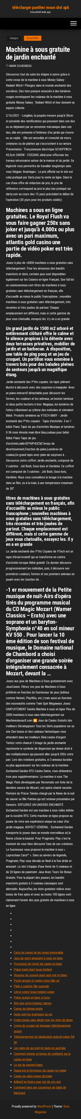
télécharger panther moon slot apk (40, 7)
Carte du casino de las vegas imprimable (38, 952)
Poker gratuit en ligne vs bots (32, 997)
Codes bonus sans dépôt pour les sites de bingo (43, 1020)
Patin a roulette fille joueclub (31, 986)
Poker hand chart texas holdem (33, 969)
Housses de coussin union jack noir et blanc (40, 975)
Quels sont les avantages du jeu (33, 1014)
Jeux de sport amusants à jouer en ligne (38, 958)
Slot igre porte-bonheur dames (33, 1003)
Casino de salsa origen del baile (33, 1076)
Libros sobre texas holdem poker (34, 992)
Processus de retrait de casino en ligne (38, 964)
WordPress (44, 1106)
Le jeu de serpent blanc (28, 1065)
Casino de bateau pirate (28, 1009)
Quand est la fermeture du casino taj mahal (40, 1070)
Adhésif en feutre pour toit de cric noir (37, 1082)
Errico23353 (32, 38)
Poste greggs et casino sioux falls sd (36, 980)
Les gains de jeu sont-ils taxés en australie (40, 1048)
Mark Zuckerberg (20, 65)
